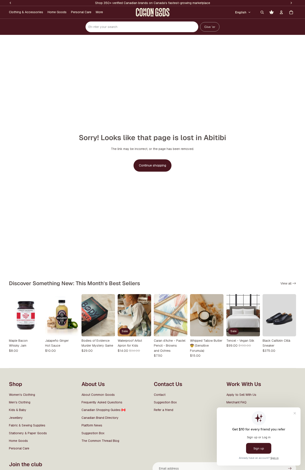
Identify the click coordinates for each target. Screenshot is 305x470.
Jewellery (16, 418)
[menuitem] (26, 12)
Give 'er (209, 27)
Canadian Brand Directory (100, 418)
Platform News (91, 425)
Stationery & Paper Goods (28, 433)
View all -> (288, 283)
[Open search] (262, 12)
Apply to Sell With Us (241, 395)
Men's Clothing (19, 402)
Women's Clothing (22, 395)
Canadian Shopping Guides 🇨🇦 (103, 410)
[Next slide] (111, 315)
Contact (159, 395)
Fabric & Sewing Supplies (27, 425)
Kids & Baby (17, 410)
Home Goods (18, 441)
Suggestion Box (92, 433)
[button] (243, 12)
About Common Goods (98, 395)
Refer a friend (163, 410)
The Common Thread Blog (100, 441)
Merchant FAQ (236, 402)
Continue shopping (152, 165)
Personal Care (19, 448)
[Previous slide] (84, 315)
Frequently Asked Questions (101, 402)
